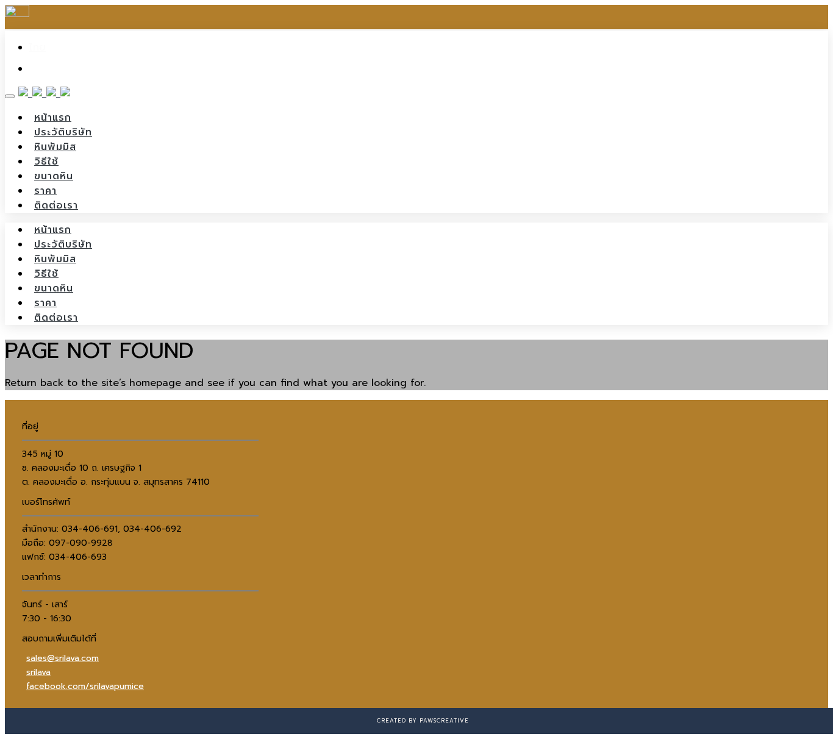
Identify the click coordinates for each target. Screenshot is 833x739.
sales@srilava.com (62, 658)
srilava (38, 672)
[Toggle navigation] (10, 96)
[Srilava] (44, 93)
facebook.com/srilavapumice (85, 686)
